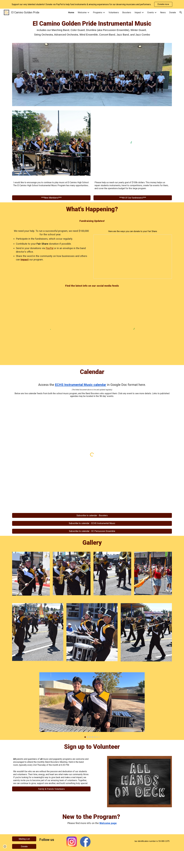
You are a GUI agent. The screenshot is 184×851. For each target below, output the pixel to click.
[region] (92, 4)
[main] (92, 30)
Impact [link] (138, 12)
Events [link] (150, 12)
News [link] (163, 12)
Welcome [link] (82, 12)
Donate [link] (172, 12)
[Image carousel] (92, 705)
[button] (181, 12)
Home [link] (71, 12)
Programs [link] (97, 12)
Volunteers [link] (114, 12)
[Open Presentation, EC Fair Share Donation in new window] (166, 238)
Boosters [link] (126, 12)
